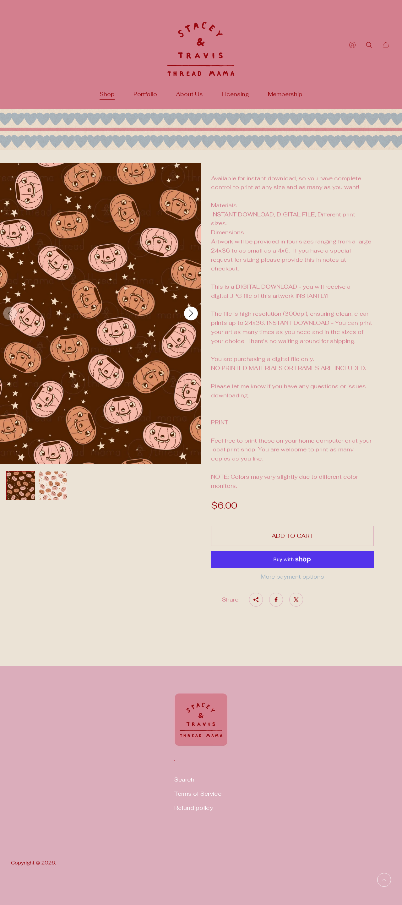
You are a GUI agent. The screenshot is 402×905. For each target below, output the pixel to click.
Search (184, 779)
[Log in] (352, 45)
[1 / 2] (20, 485)
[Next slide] (191, 313)
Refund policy (193, 807)
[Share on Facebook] (276, 600)
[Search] (369, 45)
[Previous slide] (10, 313)
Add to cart (292, 535)
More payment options (292, 577)
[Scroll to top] (384, 880)
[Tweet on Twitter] (296, 600)
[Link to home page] (201, 723)
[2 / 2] (52, 485)
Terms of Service (197, 793)
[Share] (256, 600)
